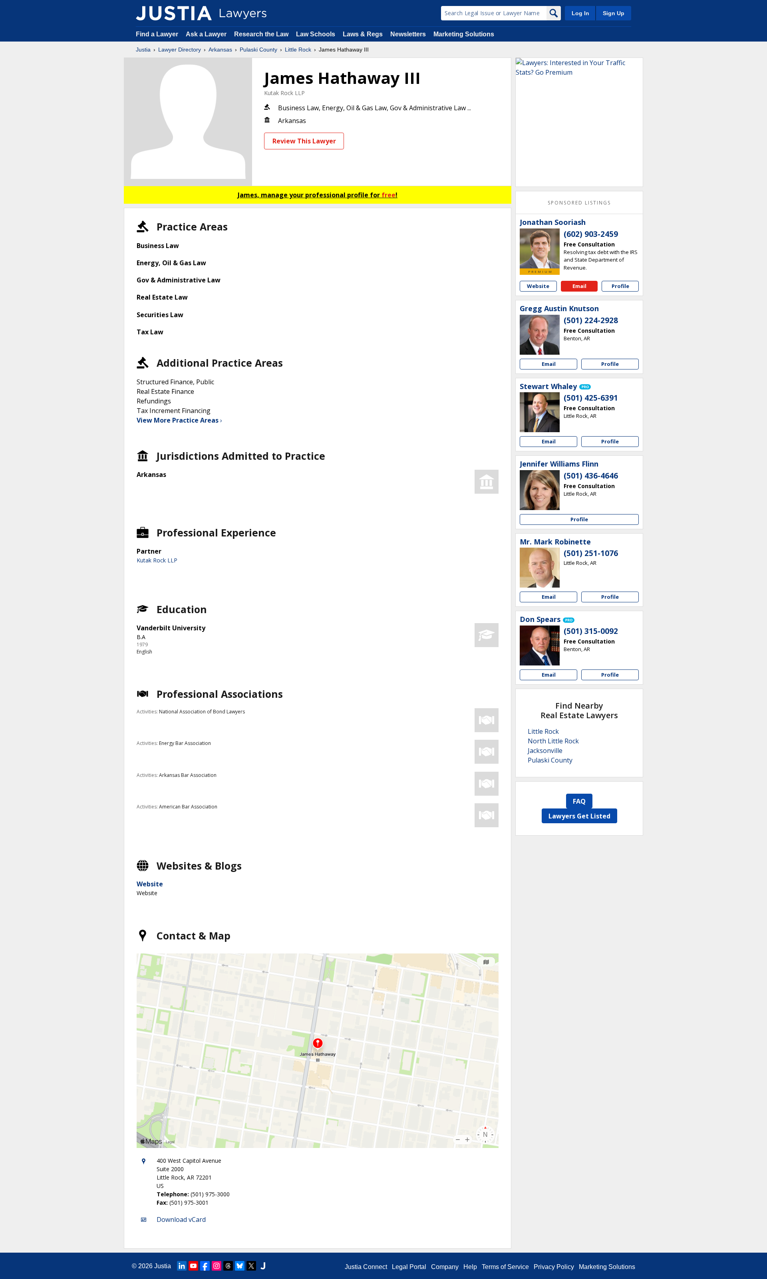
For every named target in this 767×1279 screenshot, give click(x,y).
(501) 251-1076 (591, 553)
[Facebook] (205, 1266)
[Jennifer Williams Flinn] (540, 490)
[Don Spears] (540, 645)
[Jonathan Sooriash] (540, 248)
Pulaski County (258, 49)
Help (470, 1266)
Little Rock (298, 49)
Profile (620, 286)
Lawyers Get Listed (579, 816)
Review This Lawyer (304, 141)
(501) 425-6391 (591, 398)
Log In (580, 13)
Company (445, 1266)
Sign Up (613, 13)
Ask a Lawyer (207, 34)
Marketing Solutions (463, 34)
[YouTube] (193, 1266)
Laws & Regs (363, 34)
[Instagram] (216, 1266)
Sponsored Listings (579, 202)
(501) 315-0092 (591, 631)
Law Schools (315, 34)
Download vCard (181, 1219)
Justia (143, 49)
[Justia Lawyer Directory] (174, 13)
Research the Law (261, 34)
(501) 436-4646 (591, 476)
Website (150, 884)
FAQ (579, 801)
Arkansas (220, 49)
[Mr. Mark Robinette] (540, 568)
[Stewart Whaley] (540, 412)
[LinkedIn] (182, 1266)
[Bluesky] (239, 1266)
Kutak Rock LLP (284, 93)
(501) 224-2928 (591, 320)
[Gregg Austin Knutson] (540, 335)
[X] (251, 1266)
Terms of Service (505, 1266)
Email (579, 286)
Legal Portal (409, 1266)
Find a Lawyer (157, 34)
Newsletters (408, 34)
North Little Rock (553, 741)
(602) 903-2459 (591, 234)
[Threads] (228, 1266)
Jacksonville (545, 750)
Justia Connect (366, 1266)
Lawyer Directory (179, 49)
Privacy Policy (554, 1266)
